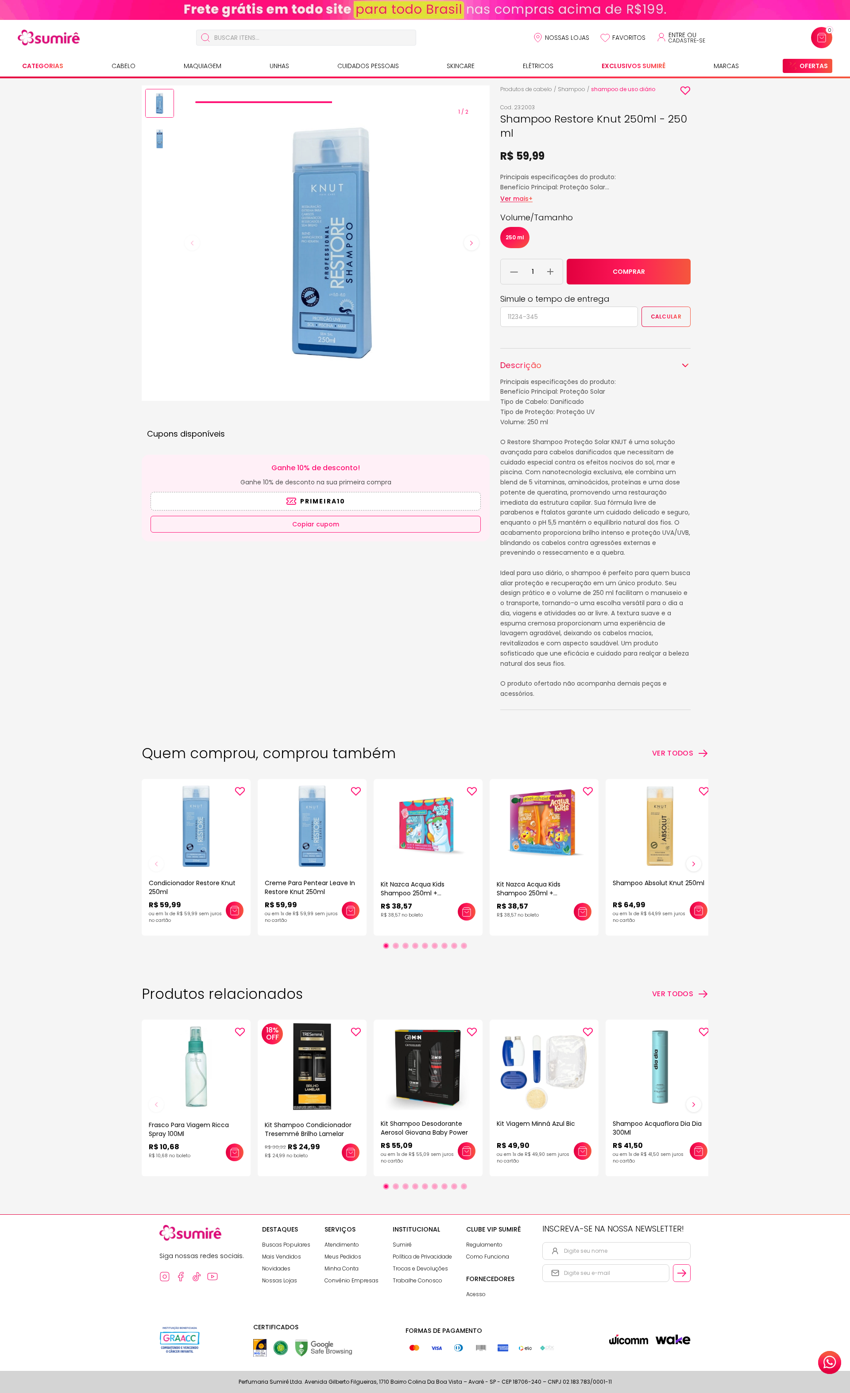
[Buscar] (205, 37)
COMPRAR (629, 271)
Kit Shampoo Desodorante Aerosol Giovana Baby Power (424, 1128)
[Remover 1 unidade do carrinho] (514, 272)
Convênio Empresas (352, 1280)
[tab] (263, 102)
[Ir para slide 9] (464, 946)
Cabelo (123, 65)
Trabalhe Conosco (417, 1280)
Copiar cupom (315, 524)
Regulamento (484, 1244)
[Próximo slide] (693, 863)
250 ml (515, 237)
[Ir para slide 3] (405, 946)
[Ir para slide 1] (386, 946)
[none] (159, 105)
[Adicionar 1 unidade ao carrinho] (550, 271)
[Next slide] (471, 242)
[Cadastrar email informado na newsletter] (682, 1273)
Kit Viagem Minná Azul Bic (536, 1123)
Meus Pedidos (343, 1256)
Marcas (726, 65)
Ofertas (814, 65)
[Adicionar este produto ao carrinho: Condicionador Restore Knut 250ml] (234, 910)
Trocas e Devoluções (420, 1268)
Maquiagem (202, 65)
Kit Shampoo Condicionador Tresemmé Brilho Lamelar (308, 1129)
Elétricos (538, 65)
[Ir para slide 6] (435, 946)
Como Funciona (487, 1256)
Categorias (42, 65)
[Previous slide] (192, 242)
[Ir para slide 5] (425, 946)
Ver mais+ (516, 198)
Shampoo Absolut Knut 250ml (658, 883)
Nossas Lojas (567, 38)
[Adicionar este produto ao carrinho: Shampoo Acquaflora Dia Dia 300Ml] (698, 1151)
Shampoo (571, 89)
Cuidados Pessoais (368, 65)
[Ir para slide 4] (415, 946)
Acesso (476, 1294)
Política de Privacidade (422, 1256)
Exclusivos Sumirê (633, 65)
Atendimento (342, 1244)
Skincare (461, 65)
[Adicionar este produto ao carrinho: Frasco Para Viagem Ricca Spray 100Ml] (234, 1152)
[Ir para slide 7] (444, 946)
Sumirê (402, 1244)
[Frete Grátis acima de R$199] (425, 10)
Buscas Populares (286, 1244)
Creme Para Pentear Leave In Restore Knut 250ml (310, 887)
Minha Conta (342, 1268)
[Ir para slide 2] (396, 946)
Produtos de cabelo (526, 89)
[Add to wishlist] (685, 90)
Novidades (276, 1268)
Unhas (279, 65)
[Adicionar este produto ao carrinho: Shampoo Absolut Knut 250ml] (698, 910)
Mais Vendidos (281, 1256)
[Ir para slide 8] (454, 946)
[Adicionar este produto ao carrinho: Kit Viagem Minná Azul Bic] (582, 1151)
